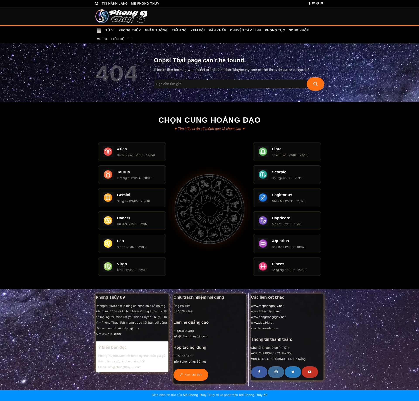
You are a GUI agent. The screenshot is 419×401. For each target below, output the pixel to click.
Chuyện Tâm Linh (245, 30)
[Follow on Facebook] (309, 3)
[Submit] (315, 84)
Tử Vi (110, 30)
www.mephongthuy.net (267, 306)
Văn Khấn (217, 30)
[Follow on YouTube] (322, 3)
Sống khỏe (299, 30)
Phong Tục (275, 30)
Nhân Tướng (156, 30)
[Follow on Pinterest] (317, 3)
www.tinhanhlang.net (266, 311)
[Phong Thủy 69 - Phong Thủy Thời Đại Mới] (121, 16)
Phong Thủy (130, 30)
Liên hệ (117, 39)
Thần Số (179, 30)
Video (102, 39)
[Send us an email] (313, 3)
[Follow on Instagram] (276, 372)
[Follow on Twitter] (293, 372)
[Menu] (130, 39)
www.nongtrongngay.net (268, 317)
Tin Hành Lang (115, 3)
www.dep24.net (262, 322)
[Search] (97, 3)
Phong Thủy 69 (255, 395)
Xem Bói (198, 30)
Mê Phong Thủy (145, 3)
